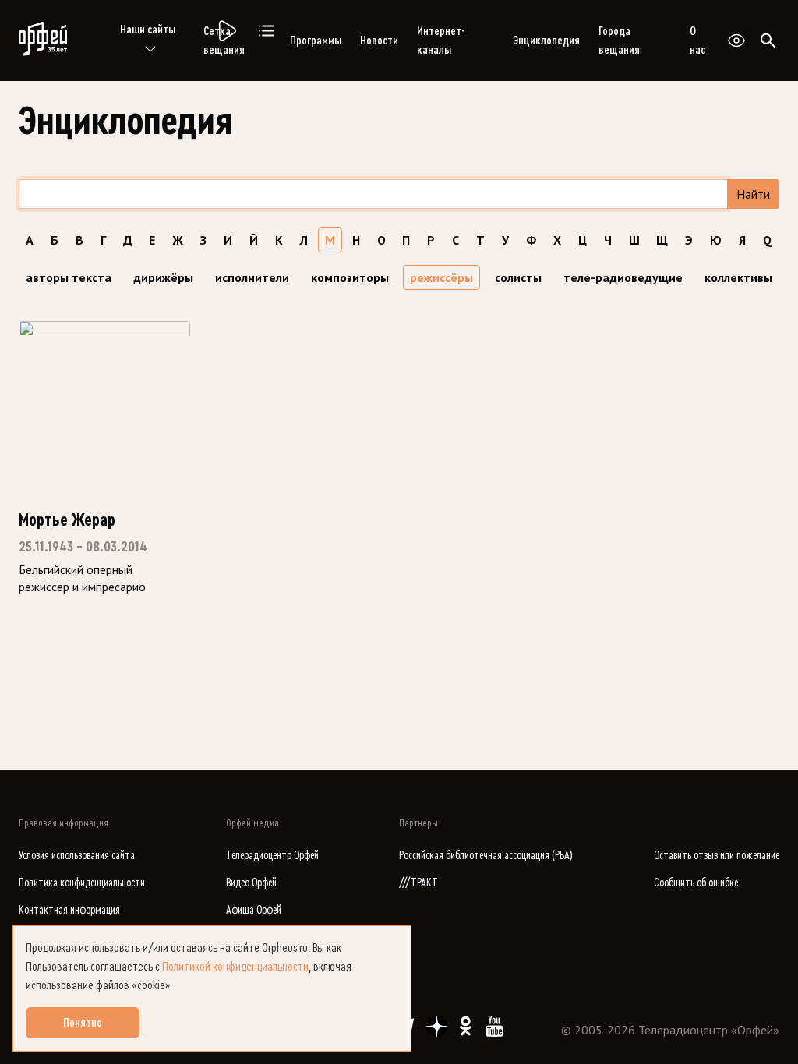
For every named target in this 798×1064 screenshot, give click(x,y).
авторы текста (68, 277)
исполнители (252, 277)
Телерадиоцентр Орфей (272, 855)
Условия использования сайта (77, 855)
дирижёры (163, 277)
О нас (697, 40)
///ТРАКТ (418, 883)
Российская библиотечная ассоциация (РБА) (486, 855)
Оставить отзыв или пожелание (716, 855)
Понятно (82, 1022)
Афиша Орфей (253, 910)
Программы (315, 40)
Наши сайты (147, 29)
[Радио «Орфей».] (226, 31)
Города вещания (619, 40)
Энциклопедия (546, 40)
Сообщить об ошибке (696, 883)
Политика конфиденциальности (82, 883)
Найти (753, 194)
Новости (379, 40)
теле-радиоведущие (623, 277)
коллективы (738, 277)
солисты (518, 277)
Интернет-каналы (440, 40)
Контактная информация (69, 910)
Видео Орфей (251, 883)
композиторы (350, 277)
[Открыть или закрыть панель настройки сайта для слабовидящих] (736, 40)
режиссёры (441, 277)
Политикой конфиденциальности (235, 966)
